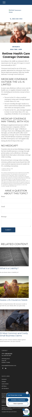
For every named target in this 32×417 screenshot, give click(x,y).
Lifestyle (4, 381)
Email (3, 206)
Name (3, 196)
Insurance (4, 379)
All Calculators (5, 388)
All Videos (4, 386)
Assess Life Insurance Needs (13, 300)
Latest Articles (5, 383)
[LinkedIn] (6, 368)
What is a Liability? (9, 268)
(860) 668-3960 (17, 19)
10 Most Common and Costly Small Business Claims (14, 334)
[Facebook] (3, 368)
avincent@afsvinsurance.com (9, 365)
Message (4, 216)
